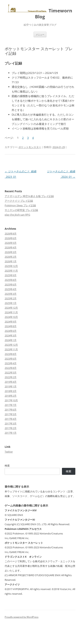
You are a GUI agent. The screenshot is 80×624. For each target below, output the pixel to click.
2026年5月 (11, 243)
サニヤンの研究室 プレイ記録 (21, 210)
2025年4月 (11, 289)
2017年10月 (11, 400)
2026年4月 (11, 247)
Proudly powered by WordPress (21, 617)
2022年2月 (11, 377)
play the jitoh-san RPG (17, 214)
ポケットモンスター (29, 147)
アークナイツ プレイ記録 (19, 200)
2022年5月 (11, 372)
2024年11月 (11, 312)
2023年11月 (11, 349)
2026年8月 (11, 233)
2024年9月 (11, 321)
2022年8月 (11, 368)
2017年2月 (11, 428)
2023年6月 (11, 358)
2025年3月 (11, 293)
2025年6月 (11, 284)
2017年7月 (11, 405)
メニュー (40, 34)
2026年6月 (11, 238)
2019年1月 (11, 386)
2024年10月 (11, 317)
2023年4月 (11, 363)
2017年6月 (11, 409)
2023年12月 (11, 344)
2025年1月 (11, 303)
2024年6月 (11, 331)
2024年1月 (11, 340)
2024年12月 (11, 307)
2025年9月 (11, 275)
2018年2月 (11, 395)
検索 (7, 465)
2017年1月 (11, 432)
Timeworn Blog (53, 13)
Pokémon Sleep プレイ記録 (20, 205)
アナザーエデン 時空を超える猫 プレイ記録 (29, 196)
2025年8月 (11, 280)
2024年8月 (11, 326)
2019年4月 (11, 382)
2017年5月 (11, 414)
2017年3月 (11, 423)
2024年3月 (11, 335)
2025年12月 (11, 266)
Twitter (9, 451)
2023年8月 (11, 354)
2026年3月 (11, 252)
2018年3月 (11, 391)
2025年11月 (11, 270)
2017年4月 (11, 419)
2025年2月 (11, 298)
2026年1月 (11, 261)
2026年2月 (11, 256)
